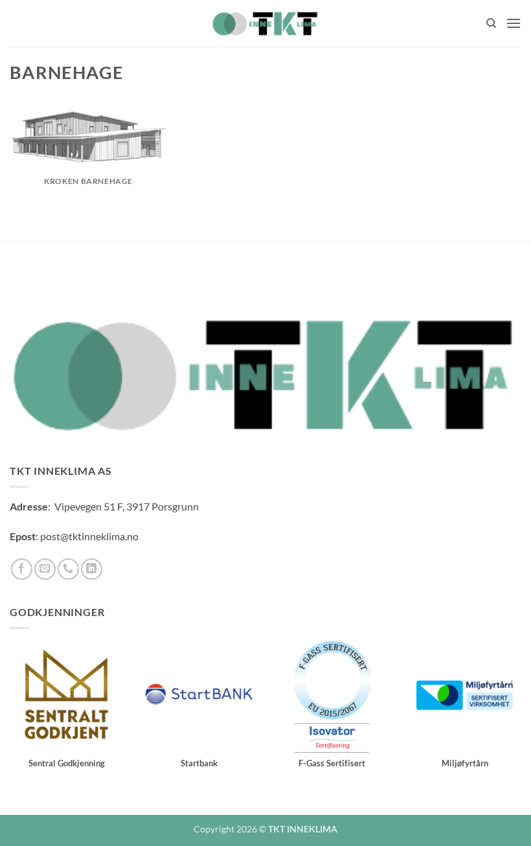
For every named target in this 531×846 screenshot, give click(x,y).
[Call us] (68, 569)
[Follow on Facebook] (21, 569)
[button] (513, 23)
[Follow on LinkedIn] (91, 569)
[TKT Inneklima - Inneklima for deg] (265, 23)
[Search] (491, 23)
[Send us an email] (45, 569)
